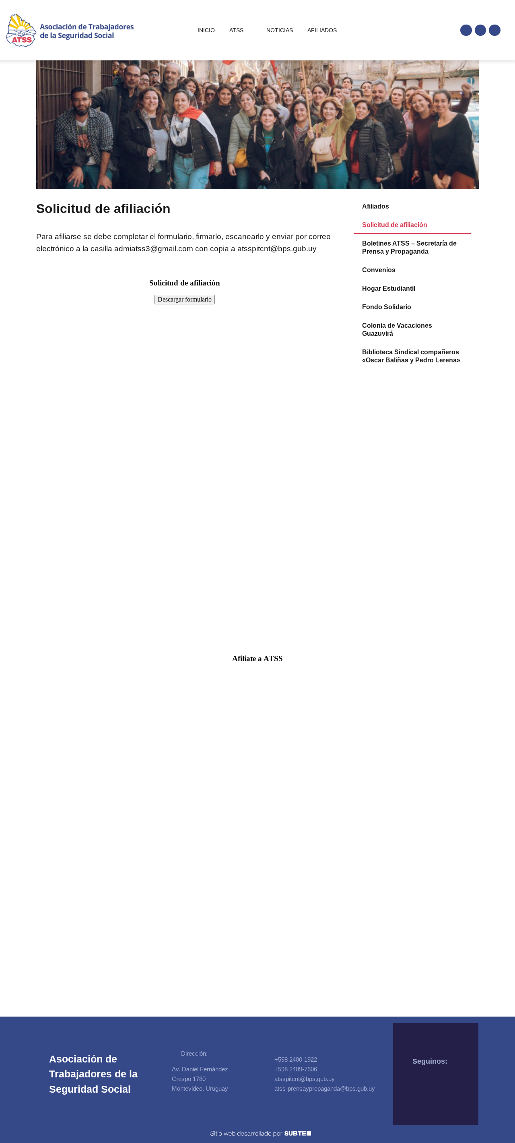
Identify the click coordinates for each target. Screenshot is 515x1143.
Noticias (279, 30)
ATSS (236, 30)
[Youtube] (480, 30)
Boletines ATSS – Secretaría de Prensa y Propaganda (409, 247)
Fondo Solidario (386, 307)
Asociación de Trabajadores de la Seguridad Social (93, 1074)
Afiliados (322, 30)
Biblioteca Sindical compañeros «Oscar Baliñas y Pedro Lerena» (411, 356)
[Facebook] (466, 30)
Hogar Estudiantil (388, 288)
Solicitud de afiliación (394, 224)
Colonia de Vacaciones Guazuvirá (397, 329)
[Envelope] (495, 30)
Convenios (379, 270)
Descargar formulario (185, 299)
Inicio (206, 30)
